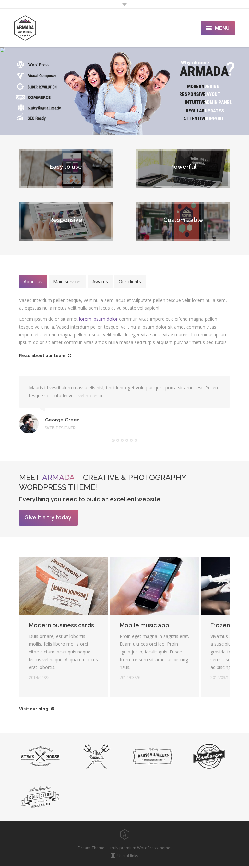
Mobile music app (144, 625)
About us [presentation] (33, 281)
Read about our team (42, 355)
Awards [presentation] (100, 281)
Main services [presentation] (67, 281)
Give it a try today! (48, 517)
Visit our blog (33, 708)
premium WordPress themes (145, 847)
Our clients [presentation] (130, 281)
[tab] (33, 281)
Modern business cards (61, 625)
